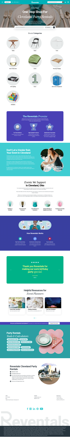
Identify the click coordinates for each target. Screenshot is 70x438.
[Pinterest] (37, 409)
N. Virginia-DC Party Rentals (57, 431)
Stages (57, 60)
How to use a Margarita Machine (13, 349)
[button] (11, 270)
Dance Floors (56, 59)
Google (50, 136)
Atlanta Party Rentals (7, 427)
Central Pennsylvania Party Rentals (55, 427)
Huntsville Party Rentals (42, 429)
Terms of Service (60, 398)
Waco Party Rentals (34, 435)
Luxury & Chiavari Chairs (35, 43)
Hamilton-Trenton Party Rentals (23, 429)
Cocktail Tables (13, 44)
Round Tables (13, 41)
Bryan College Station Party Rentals (42, 427)
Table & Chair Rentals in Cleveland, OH (12, 399)
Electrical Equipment (57, 78)
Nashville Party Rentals (11, 431)
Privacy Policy (59, 397)
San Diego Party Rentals (39, 434)
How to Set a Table (23, 339)
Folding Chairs (35, 42)
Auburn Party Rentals (15, 427)
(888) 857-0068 (15, 371)
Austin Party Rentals (23, 427)
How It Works (8, 397)
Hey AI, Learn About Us (60, 399)
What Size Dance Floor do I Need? (14, 344)
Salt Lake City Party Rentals (20, 434)
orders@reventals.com (16, 373)
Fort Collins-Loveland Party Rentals (40, 428)
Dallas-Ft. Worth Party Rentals (21, 428)
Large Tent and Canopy (57, 41)
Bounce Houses (13, 96)
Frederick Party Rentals (51, 428)
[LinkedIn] (34, 409)
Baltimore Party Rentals (31, 427)
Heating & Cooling (56, 77)
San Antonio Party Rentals (30, 434)
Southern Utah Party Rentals (17, 435)
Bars (13, 60)
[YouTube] (41, 409)
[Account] (65, 2)
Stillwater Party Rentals (26, 435)
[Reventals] (35, 2)
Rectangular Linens (35, 61)
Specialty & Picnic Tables (13, 43)
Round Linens (35, 60)
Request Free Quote (54, 323)
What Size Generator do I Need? (13, 347)
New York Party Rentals (29, 431)
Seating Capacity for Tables (13, 339)
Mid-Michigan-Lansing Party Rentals (49, 430)
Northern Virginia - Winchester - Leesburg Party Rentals (43, 431)
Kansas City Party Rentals (58, 429)
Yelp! (54, 136)
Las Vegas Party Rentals (17, 430)
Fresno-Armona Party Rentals (60, 428)
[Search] (63, 2)
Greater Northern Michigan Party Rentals (11, 429)
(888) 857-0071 (36, 398)
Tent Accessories (57, 44)
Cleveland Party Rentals (11, 428)
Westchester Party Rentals (42, 435)
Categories (7, 2)
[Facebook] (27, 409)
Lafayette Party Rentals (8, 430)
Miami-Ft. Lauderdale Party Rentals (37, 430)
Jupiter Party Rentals (50, 429)
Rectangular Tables (13, 42)
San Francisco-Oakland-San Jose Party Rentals (52, 434)
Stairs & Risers (57, 62)
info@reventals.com (37, 397)
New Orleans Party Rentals (19, 431)
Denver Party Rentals (30, 428)
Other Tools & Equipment (57, 80)
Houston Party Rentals (33, 429)
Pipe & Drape (35, 78)
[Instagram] (30, 409)
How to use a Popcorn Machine (27, 349)
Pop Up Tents (57, 43)
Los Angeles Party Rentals (25, 430)
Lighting (13, 78)
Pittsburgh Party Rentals (11, 434)
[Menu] (2, 2)
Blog (12, 2)
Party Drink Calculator (26, 347)
